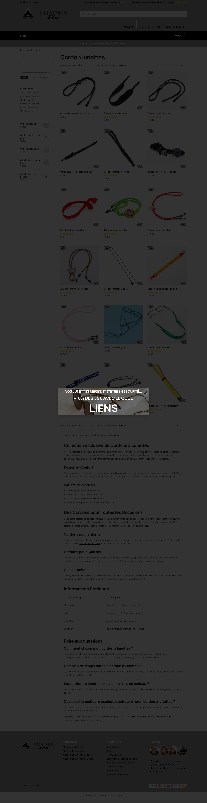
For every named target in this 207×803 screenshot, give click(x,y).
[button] (145, 392)
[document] (103, 401)
